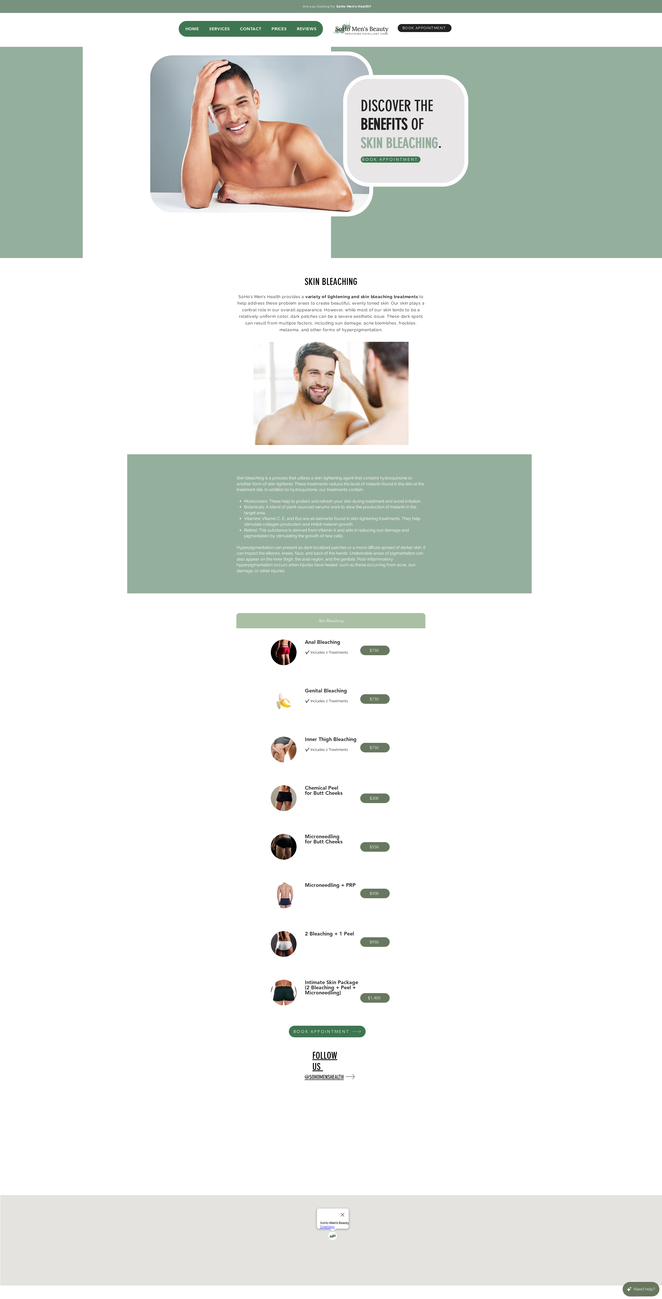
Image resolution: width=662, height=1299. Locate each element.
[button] (219, 29)
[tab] (330, 620)
